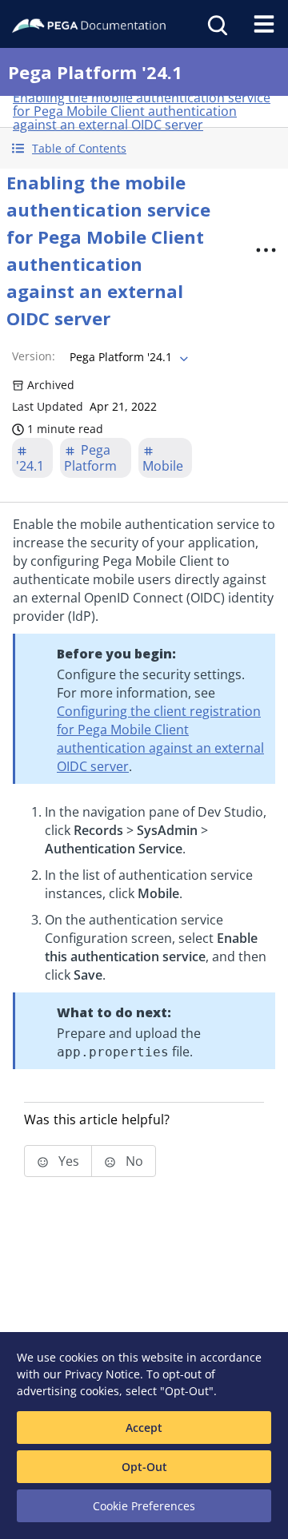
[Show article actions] (266, 250)
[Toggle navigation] (264, 24)
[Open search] (216, 24)
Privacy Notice (102, 1374)
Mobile (162, 466)
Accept (144, 1427)
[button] (144, 148)
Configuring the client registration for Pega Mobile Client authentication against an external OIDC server (160, 738)
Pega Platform (90, 458)
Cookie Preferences (144, 1505)
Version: (33, 356)
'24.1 (30, 466)
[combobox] (127, 357)
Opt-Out (144, 1466)
